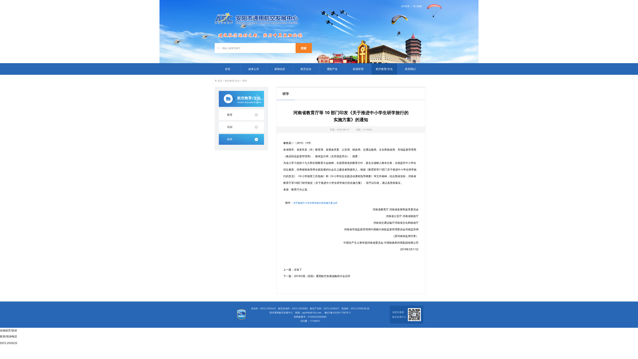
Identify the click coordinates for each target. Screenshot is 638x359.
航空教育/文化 (384, 69)
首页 (227, 69)
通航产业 (332, 69)
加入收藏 (417, 6)
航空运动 (306, 69)
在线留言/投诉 (8, 330)
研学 (244, 80)
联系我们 (410, 69)
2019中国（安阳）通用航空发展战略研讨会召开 (322, 276)
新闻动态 (279, 69)
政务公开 (253, 69)
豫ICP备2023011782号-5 (337, 312)
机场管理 (358, 69)
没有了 (298, 269)
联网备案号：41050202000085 (310, 316)
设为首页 (405, 6)
